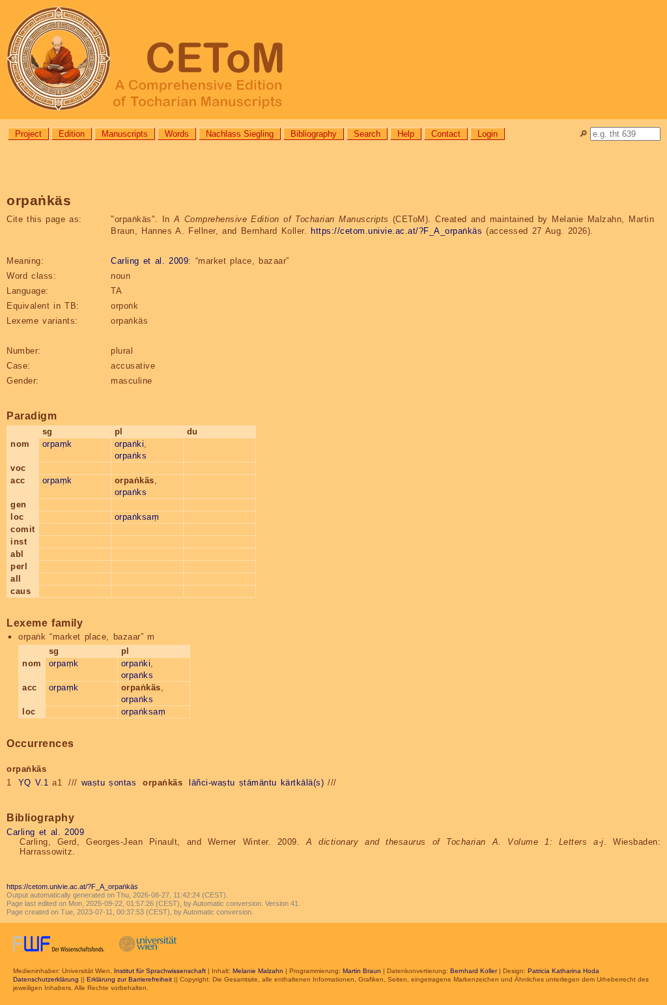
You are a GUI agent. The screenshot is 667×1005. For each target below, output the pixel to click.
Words (177, 134)
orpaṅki (130, 444)
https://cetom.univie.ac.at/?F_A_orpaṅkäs (396, 231)
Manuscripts (125, 134)
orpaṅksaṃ (137, 517)
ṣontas (122, 782)
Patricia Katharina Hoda (563, 970)
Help (405, 134)
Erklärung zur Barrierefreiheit (129, 979)
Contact (446, 134)
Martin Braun (362, 970)
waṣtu (93, 782)
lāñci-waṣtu (212, 782)
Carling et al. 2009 (149, 261)
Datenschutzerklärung (46, 979)
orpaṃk (57, 444)
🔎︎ (583, 134)
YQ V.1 (33, 782)
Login (487, 134)
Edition (72, 134)
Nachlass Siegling (240, 134)
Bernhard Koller (473, 970)
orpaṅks (131, 455)
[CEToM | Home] (333, 59)
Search (367, 134)
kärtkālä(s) (302, 782)
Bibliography (314, 134)
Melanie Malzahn (258, 970)
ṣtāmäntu (258, 782)
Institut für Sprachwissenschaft (160, 970)
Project (28, 134)
